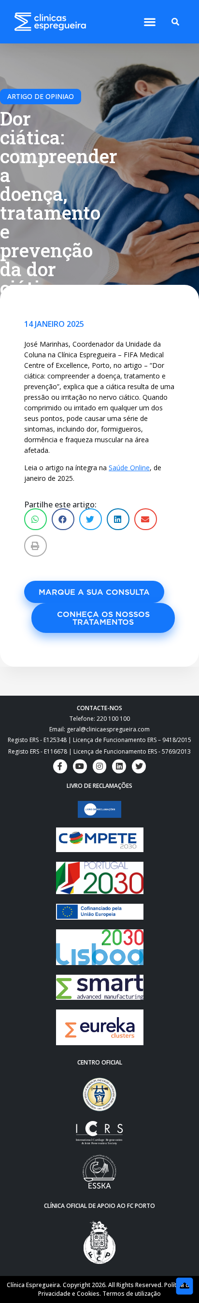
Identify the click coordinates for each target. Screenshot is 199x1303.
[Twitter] (139, 766)
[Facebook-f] (60, 766)
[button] (149, 22)
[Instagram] (100, 766)
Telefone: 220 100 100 (100, 719)
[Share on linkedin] (118, 519)
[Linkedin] (119, 766)
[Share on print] (35, 546)
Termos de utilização (131, 1293)
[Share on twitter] (90, 519)
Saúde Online (129, 467)
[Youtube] (80, 766)
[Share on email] (145, 519)
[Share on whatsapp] (35, 519)
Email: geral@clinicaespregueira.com (99, 729)
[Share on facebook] (63, 519)
